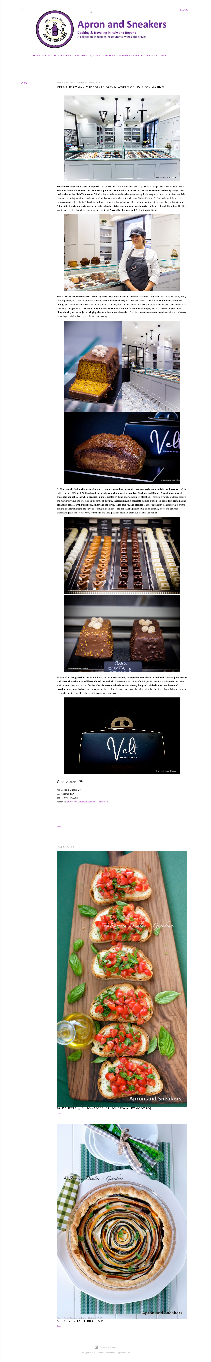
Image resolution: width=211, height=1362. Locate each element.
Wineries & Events (130, 55)
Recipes (47, 55)
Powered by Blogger (108, 1347)
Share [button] (24, 82)
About (36, 55)
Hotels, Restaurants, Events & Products (91, 55)
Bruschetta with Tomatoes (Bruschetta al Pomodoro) (104, 1108)
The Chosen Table (155, 55)
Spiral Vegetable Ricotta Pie (81, 1321)
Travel (58, 55)
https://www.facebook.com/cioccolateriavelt (87, 801)
